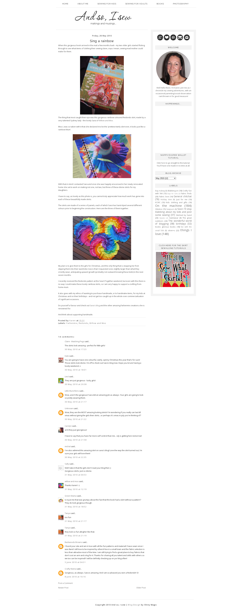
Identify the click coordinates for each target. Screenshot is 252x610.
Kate (67, 356)
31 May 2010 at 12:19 (75, 489)
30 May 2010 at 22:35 (75, 457)
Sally (67, 463)
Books (160, 4)
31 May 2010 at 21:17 (75, 521)
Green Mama (70, 495)
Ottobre (158, 209)
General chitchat (183, 196)
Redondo (83, 323)
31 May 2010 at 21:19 (75, 535)
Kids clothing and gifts (176, 202)
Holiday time (166, 199)
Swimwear (173, 218)
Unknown (69, 408)
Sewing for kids (106, 4)
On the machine (168, 206)
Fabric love (164, 196)
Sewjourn (170, 209)
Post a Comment (65, 583)
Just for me (181, 199)
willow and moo (71, 481)
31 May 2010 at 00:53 (75, 474)
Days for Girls (172, 194)
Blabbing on (173, 190)
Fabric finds (186, 193)
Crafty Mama (70, 568)
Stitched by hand (184, 215)
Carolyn (68, 426)
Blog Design (134, 604)
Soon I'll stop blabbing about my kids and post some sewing (173, 212)
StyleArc (162, 218)
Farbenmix (71, 323)
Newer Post (63, 587)
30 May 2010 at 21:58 (75, 439)
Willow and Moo (106, 120)
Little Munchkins (72, 391)
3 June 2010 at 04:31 (75, 562)
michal (67, 446)
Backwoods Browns (73, 542)
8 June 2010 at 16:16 (75, 576)
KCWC (157, 202)
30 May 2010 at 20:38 (75, 384)
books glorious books (165, 226)
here (163, 163)
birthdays (181, 223)
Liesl (67, 376)
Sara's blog (95, 305)
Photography (181, 4)
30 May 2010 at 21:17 (75, 401)
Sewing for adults (136, 4)
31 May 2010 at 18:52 (75, 506)
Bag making (160, 190)
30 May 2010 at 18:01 (75, 369)
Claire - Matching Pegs (74, 341)
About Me (82, 4)
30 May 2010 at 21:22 (75, 419)
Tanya (67, 513)
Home (65, 4)
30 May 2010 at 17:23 (75, 349)
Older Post (141, 587)
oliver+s (171, 230)
